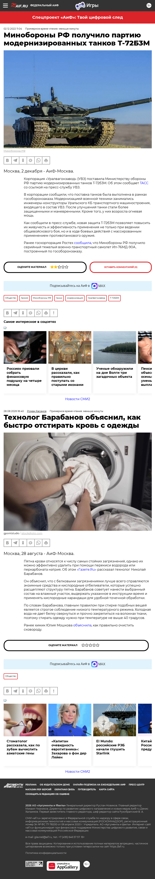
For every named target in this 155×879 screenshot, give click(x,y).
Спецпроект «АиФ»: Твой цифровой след (77, 17)
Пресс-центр (136, 784)
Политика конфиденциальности (45, 852)
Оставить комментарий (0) (120, 267)
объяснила (82, 625)
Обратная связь (64, 789)
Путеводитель (87, 789)
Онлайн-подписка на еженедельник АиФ (99, 784)
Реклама (31, 784)
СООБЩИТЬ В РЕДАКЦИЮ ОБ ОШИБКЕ (47, 794)
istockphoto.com (31, 533)
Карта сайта (106, 789)
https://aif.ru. (117, 846)
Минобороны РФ (14, 150)
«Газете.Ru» (86, 569)
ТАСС (144, 183)
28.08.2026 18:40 (14, 411)
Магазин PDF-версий (38, 789)
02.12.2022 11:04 (13, 28)
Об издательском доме (55, 784)
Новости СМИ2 (77, 399)
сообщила (82, 243)
